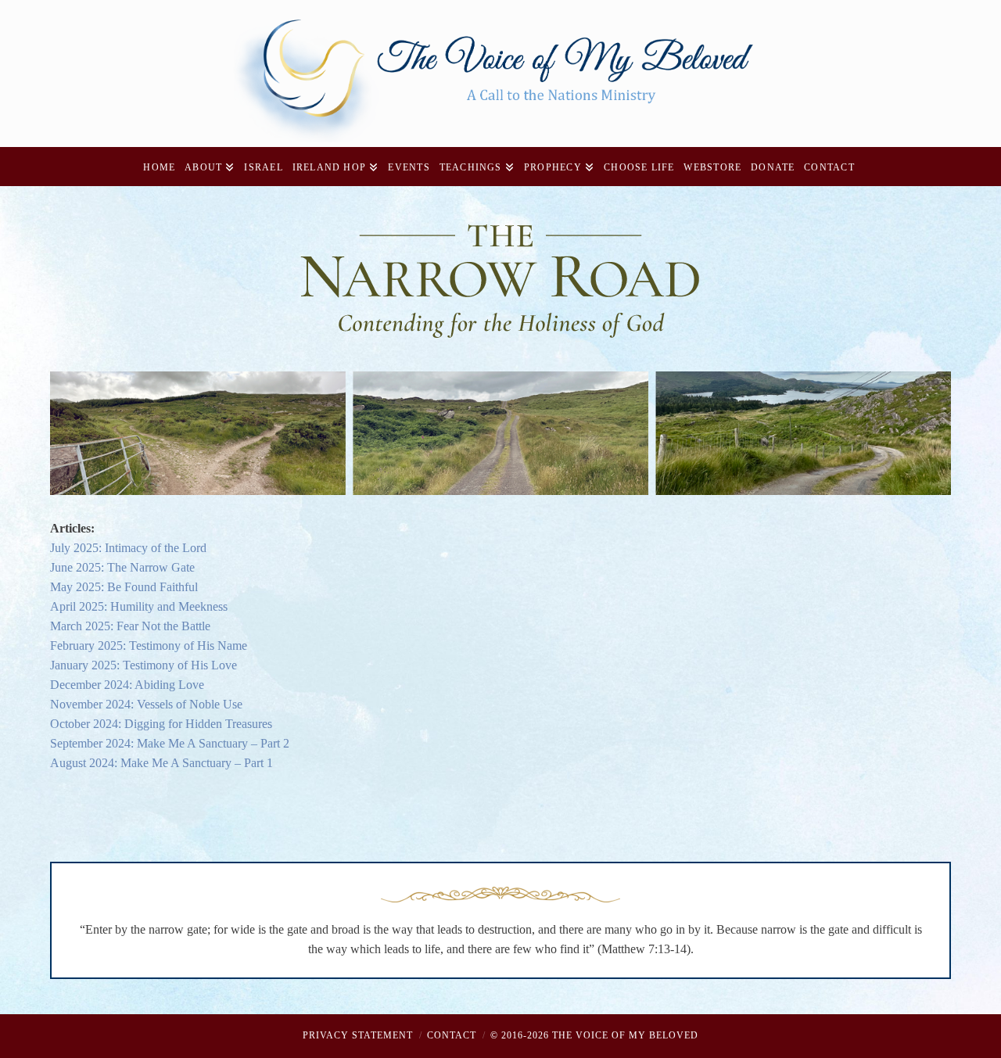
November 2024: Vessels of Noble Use (146, 704)
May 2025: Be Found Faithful (124, 587)
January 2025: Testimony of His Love (143, 665)
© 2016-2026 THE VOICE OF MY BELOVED (594, 1035)
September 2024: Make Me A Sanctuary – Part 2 (169, 743)
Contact (451, 1035)
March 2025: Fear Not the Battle (130, 626)
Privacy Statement (358, 1035)
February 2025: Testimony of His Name (148, 645)
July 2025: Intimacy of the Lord (128, 547)
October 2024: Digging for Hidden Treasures (161, 723)
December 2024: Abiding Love (127, 684)
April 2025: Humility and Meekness (139, 606)
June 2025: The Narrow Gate (122, 567)
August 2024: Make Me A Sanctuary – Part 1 (161, 762)
